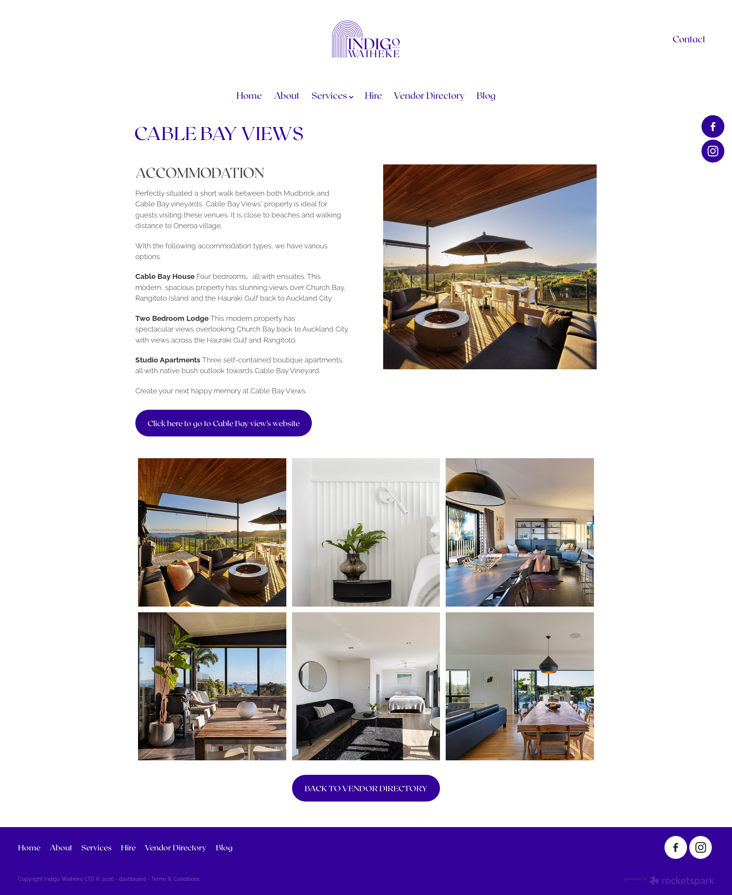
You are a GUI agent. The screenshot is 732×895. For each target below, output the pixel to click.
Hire (373, 95)
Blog (486, 95)
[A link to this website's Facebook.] (713, 126)
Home (249, 95)
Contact (689, 38)
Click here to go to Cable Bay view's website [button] (224, 423)
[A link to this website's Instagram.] (713, 151)
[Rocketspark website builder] (669, 881)
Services (330, 95)
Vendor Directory (429, 95)
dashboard (132, 878)
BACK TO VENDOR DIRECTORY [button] (366, 788)
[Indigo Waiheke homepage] (366, 39)
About (287, 95)
